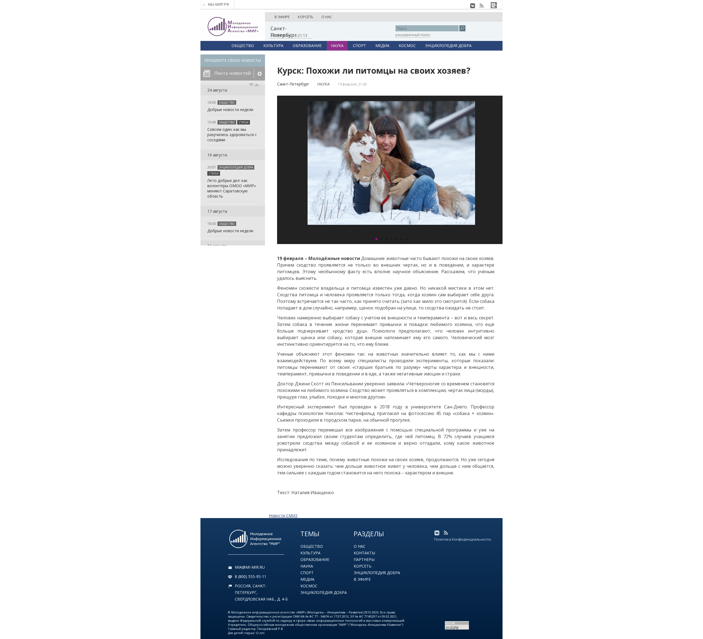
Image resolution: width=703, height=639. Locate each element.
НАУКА (337, 45)
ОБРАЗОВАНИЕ (307, 45)
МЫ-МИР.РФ (218, 4)
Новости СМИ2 (283, 515)
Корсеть (363, 566)
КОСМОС (407, 45)
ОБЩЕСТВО (242, 45)
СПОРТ (359, 45)
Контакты (364, 552)
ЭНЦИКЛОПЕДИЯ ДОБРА (448, 45)
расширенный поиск (412, 34)
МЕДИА (382, 45)
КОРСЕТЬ (305, 16)
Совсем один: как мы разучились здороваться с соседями (232, 134)
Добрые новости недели (230, 109)
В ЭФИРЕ (282, 16)
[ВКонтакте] (472, 5)
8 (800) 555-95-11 (250, 576)
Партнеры (364, 559)
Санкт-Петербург (293, 84)
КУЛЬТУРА (273, 45)
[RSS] (481, 5)
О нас (360, 546)
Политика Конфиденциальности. (463, 539)
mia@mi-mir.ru (250, 567)
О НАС (327, 16)
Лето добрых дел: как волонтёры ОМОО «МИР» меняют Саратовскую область (231, 188)
